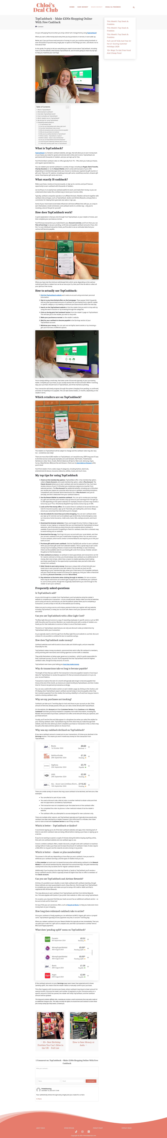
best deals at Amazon (84, 463)
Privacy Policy (98, 1128)
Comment (91, 1081)
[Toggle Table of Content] (66, 107)
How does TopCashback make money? (50, 128)
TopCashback (39, 153)
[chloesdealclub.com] (45, 7)
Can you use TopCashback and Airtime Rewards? (52, 139)
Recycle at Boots (73, 905)
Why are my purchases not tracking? (49, 132)
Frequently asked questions (46, 122)
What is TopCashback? (44, 110)
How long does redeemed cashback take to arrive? (54, 141)
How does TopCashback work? (46, 114)
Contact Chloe (127, 1128)
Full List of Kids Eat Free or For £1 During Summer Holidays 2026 (119, 44)
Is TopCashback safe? (45, 124)
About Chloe (40, 1128)
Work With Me (69, 1128)
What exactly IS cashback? (45, 112)
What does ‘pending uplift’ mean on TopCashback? (54, 143)
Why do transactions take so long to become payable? (54, 130)
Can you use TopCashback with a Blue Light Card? (53, 126)
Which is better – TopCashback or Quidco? (51, 136)
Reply (40, 1099)
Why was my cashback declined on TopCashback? (53, 134)
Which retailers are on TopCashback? (49, 118)
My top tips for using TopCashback (48, 120)
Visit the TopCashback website (51, 295)
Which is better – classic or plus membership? (52, 138)
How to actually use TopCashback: (48, 116)
